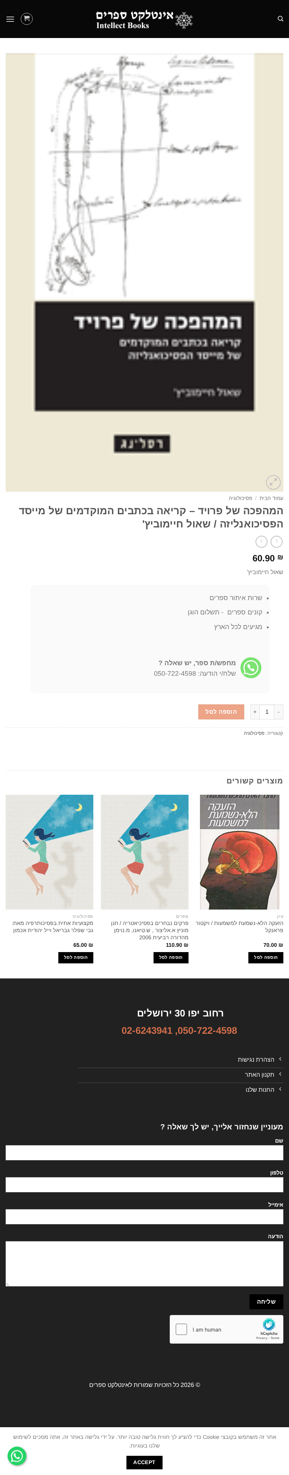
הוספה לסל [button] (266, 957)
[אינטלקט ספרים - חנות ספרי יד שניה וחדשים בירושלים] (144, 19)
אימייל (275, 1205)
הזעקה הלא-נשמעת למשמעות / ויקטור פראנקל (239, 926)
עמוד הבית (271, 498)
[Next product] (276, 541)
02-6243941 (147, 1030)
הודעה (275, 1236)
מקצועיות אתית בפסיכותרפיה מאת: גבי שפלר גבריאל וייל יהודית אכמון (52, 926)
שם (279, 1141)
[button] (27, 19)
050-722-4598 (207, 1030)
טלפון (276, 1173)
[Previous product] (261, 541)
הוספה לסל (221, 712)
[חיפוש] (280, 19)
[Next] (6, 885)
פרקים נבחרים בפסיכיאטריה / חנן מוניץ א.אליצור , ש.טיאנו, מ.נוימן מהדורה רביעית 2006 (150, 930)
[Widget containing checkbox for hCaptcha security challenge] (226, 1329)
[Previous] (283, 885)
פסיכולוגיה (240, 498)
